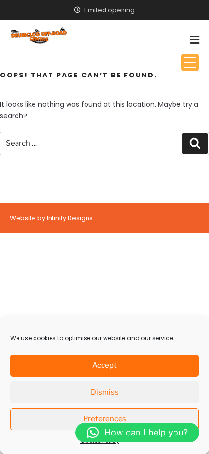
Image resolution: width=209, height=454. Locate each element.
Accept (104, 365)
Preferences (104, 419)
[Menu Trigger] (190, 62)
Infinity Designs (70, 218)
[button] (137, 432)
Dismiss (105, 392)
